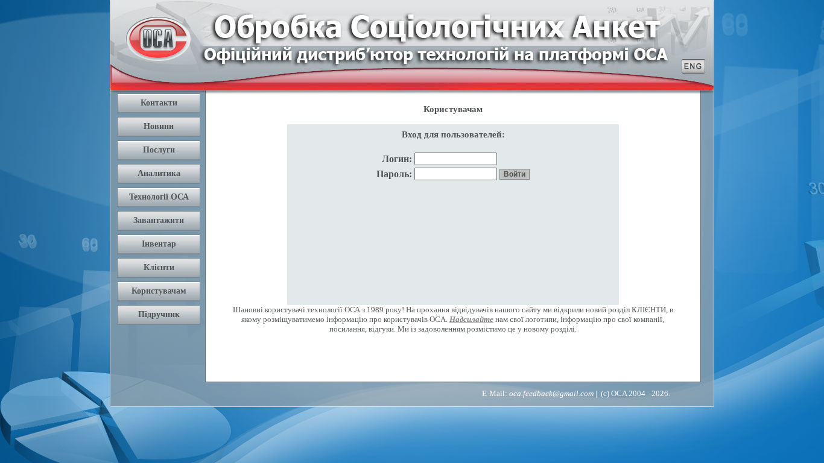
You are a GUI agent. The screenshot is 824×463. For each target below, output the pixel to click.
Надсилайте (471, 319)
